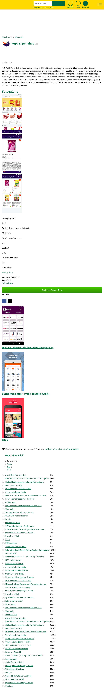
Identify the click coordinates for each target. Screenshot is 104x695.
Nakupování (19, 37)
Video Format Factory (14, 563)
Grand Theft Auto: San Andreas (18, 676)
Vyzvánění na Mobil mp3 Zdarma (19, 532)
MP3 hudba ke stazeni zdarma (18, 488)
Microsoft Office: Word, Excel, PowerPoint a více (25, 495)
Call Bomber (10, 502)
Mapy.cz (8, 672)
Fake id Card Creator (14, 601)
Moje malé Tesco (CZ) (14, 679)
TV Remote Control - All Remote (19, 526)
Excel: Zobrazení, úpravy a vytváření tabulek (24, 655)
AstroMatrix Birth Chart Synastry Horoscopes (25, 529)
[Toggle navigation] (100, 5)
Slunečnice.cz (7, 37)
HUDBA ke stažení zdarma (16, 515)
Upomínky (9, 509)
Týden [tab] (9, 464)
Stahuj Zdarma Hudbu (14, 573)
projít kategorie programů (44, 7)
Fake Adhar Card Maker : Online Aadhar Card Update (27, 478)
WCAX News (10, 604)
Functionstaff (11, 553)
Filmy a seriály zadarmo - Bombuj (19, 499)
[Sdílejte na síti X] (10, 301)
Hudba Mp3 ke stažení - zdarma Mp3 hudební (24, 482)
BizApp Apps (7, 272)
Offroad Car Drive (12, 522)
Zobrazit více (7, 283)
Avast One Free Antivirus (15, 475)
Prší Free (9, 686)
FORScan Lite (11, 543)
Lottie (8, 519)
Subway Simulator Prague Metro (19, 512)
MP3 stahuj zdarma (13, 485)
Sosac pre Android (13, 652)
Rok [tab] (9, 469)
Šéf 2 (7, 539)
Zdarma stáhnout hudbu (15, 492)
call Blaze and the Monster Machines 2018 (23, 505)
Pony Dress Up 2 (12, 536)
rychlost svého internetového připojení (62, 449)
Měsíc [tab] (9, 467)
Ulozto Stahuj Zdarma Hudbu (17, 587)
